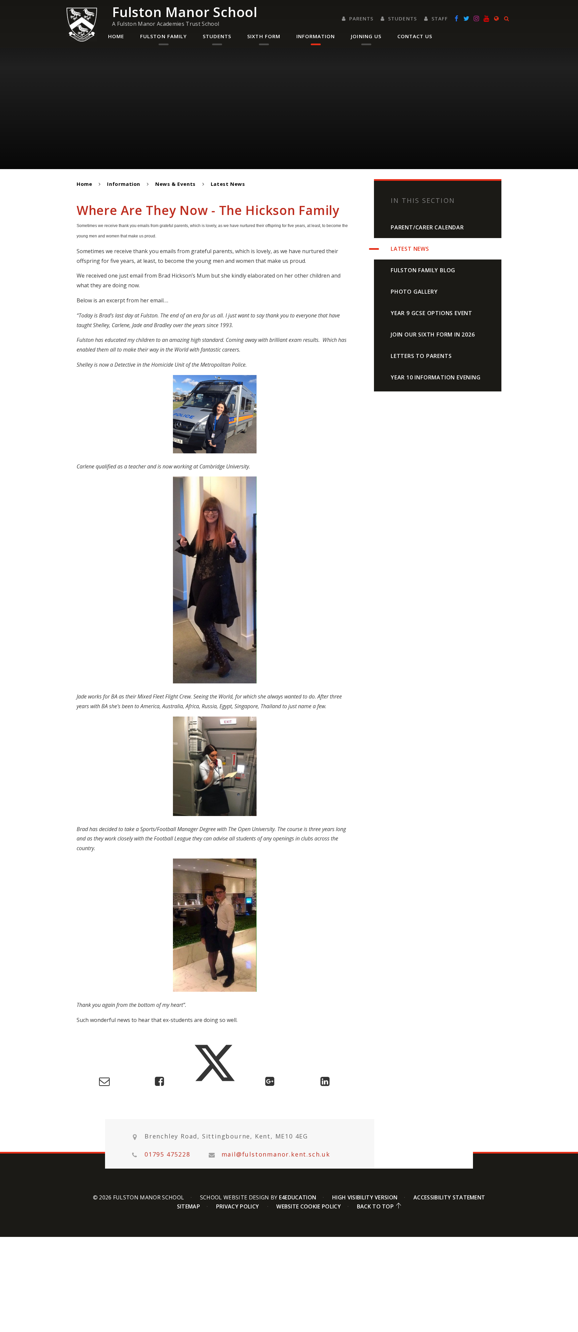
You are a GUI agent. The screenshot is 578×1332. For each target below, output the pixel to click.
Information (123, 183)
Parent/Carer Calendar (427, 227)
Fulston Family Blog (423, 270)
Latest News (228, 183)
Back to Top (375, 1206)
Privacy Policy (237, 1206)
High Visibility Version (364, 1197)
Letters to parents (421, 356)
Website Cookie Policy (308, 1206)
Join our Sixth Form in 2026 (433, 334)
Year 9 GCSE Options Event (431, 313)
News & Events (175, 183)
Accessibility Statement (449, 1197)
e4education (297, 1197)
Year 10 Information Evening (436, 377)
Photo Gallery (414, 291)
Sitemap (188, 1206)
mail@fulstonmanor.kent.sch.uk (275, 1154)
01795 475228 (167, 1154)
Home (84, 183)
